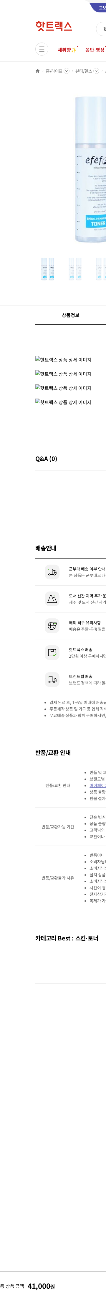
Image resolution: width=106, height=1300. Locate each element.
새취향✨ (67, 49)
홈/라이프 (54, 71)
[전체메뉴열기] (41, 49)
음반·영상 (94, 49)
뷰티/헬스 (83, 71)
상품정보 (70, 314)
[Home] (37, 71)
